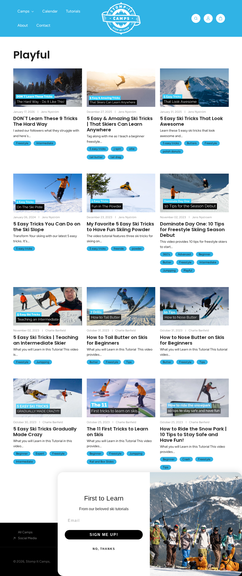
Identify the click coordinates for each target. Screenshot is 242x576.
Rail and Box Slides (102, 461)
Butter (167, 262)
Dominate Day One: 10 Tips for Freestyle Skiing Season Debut (192, 229)
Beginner (204, 254)
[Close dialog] (237, 477)
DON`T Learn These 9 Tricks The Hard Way (45, 121)
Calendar (49, 11)
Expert (40, 453)
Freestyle (22, 143)
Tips (129, 362)
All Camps (25, 532)
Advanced (184, 254)
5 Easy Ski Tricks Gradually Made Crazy (45, 431)
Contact (43, 25)
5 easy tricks (98, 148)
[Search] (195, 18)
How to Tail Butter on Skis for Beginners (117, 340)
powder (137, 248)
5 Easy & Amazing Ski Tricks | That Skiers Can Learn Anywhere (120, 124)
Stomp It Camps (38, 561)
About (22, 25)
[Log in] (208, 18)
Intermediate (44, 143)
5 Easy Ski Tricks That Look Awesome (191, 121)
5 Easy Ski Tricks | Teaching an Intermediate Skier (45, 340)
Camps (23, 11)
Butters (192, 143)
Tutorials (73, 11)
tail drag (116, 157)
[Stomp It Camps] (121, 18)
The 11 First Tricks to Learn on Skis (117, 431)
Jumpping (169, 270)
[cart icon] (220, 18)
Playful (188, 270)
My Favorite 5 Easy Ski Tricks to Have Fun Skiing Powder (120, 226)
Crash (186, 459)
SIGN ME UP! (104, 535)
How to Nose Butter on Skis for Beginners (192, 340)
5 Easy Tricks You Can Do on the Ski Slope (46, 226)
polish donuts (172, 151)
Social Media (27, 538)
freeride (119, 248)
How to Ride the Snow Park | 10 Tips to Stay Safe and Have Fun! (193, 434)
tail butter (96, 157)
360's (166, 254)
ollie (131, 148)
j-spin (117, 148)
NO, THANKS (104, 549)
